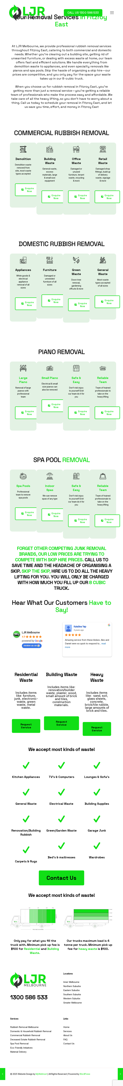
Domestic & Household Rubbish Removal (30, 1031)
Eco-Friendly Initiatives (21, 1047)
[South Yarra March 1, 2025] (2, 1074)
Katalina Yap (80, 626)
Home (66, 1027)
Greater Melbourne (72, 1002)
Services (67, 1031)
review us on (30, 645)
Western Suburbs (71, 998)
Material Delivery (18, 1052)
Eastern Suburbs (71, 990)
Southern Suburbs (72, 994)
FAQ (65, 1039)
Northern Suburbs (72, 986)
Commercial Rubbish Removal (25, 1035)
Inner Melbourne (71, 982)
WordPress (85, 1074)
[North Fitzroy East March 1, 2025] (120, 1074)
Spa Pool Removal (19, 1043)
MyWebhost (41, 1074)
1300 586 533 (29, 997)
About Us (67, 1035)
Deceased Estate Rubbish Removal (27, 1039)
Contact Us (68, 1043)
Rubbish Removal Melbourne (24, 1027)
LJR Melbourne (31, 632)
